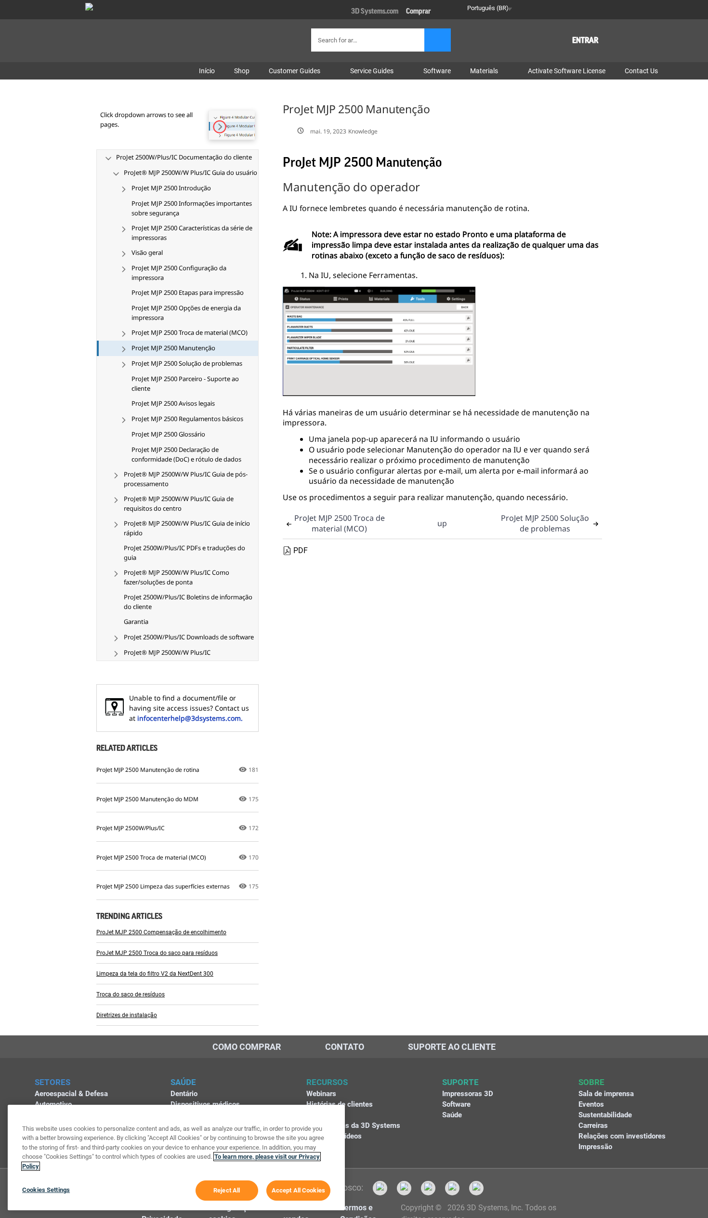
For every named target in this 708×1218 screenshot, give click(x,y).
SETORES (52, 1082)
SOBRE (591, 1082)
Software (456, 1104)
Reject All (226, 1190)
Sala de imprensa (606, 1093)
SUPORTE (460, 1082)
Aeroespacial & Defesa (71, 1093)
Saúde (452, 1115)
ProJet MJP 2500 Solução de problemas (545, 523)
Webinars (321, 1093)
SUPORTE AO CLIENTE (452, 1047)
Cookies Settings (46, 1189)
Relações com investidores (622, 1136)
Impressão (595, 1146)
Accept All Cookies (298, 1190)
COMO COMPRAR (246, 1047)
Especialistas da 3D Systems (353, 1125)
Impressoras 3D (467, 1093)
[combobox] (369, 40)
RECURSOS (327, 1082)
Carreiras (593, 1125)
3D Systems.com (374, 11)
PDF (300, 550)
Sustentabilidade (605, 1115)
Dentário (183, 1093)
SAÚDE (183, 1082)
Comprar (418, 11)
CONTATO (344, 1047)
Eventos (591, 1104)
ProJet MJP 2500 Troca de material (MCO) (339, 523)
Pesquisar (437, 40)
